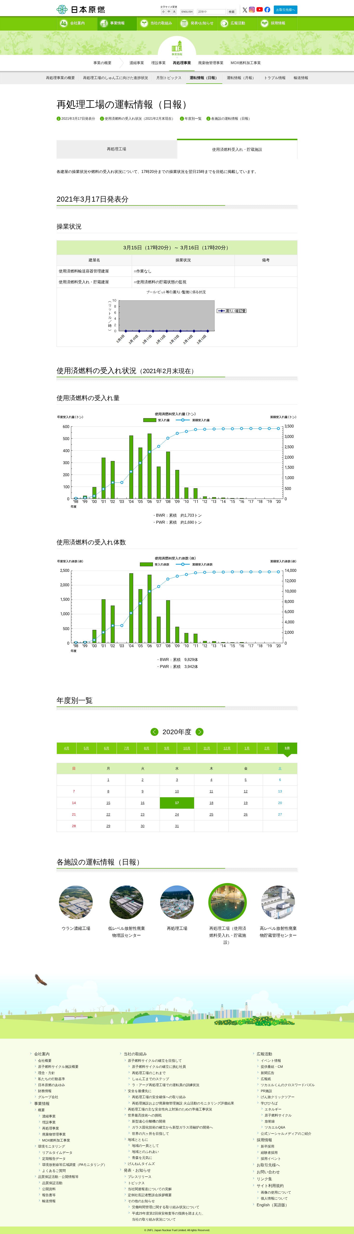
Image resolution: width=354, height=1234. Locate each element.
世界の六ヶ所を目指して (150, 1133)
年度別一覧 (193, 118)
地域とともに (138, 1140)
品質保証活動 (52, 1183)
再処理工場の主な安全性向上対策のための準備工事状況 (170, 1109)
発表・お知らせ (137, 1170)
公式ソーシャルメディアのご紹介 (286, 1133)
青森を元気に (142, 1158)
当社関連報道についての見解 (150, 1189)
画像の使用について (276, 1192)
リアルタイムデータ (57, 1153)
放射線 (270, 1121)
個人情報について (274, 1198)
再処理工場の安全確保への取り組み (159, 1097)
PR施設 (266, 1091)
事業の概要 (102, 63)
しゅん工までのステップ (150, 1079)
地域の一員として (145, 1146)
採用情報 (278, 23)
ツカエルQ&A (275, 1127)
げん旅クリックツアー (278, 1097)
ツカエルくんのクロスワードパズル (288, 1085)
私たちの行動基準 (51, 1079)
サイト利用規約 (270, 1186)
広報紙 (266, 1079)
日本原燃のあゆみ (51, 1085)
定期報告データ (54, 1159)
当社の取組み (161, 23)
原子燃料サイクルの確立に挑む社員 (159, 1067)
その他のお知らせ (141, 1201)
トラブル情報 (275, 78)
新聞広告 (267, 1073)
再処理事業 (182, 63)
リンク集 (264, 1179)
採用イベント (271, 1159)
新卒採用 (267, 1146)
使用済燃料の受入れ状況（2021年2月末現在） (140, 118)
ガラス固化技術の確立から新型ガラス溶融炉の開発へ (172, 1127)
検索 (232, 11)
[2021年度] (199, 732)
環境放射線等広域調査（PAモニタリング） (74, 1165)
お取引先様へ (285, 10)
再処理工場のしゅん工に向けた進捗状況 (115, 78)
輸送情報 (301, 78)
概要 (41, 1110)
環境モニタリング (51, 1146)
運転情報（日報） (204, 78)
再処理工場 (116, 149)
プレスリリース (139, 1177)
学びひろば (269, 1103)
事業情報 (117, 23)
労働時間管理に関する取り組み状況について (165, 1207)
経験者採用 (269, 1153)
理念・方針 (46, 1073)
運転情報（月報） (241, 78)
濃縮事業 (137, 63)
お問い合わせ (268, 1172)
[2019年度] (154, 732)
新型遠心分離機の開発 (149, 1121)
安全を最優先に (139, 1091)
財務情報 (45, 1091)
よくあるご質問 (54, 1171)
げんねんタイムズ (141, 1164)
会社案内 (77, 23)
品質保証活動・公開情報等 (58, 1177)
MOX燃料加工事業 (246, 63)
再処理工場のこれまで (149, 1073)
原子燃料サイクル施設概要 (58, 1067)
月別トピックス (169, 78)
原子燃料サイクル (278, 1115)
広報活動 (238, 23)
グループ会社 (48, 1097)
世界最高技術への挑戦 (145, 1115)
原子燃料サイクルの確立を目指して (155, 1060)
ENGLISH (187, 11)
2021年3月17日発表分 (78, 118)
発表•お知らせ (202, 23)
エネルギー (273, 1109)
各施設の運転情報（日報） (231, 118)
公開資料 (49, 1189)
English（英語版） (273, 1205)
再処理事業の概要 (60, 78)
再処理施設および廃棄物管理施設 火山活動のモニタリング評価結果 (183, 1103)
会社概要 (45, 1060)
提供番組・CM (272, 1067)
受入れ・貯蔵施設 (237, 149)
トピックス (136, 1183)
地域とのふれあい (145, 1152)
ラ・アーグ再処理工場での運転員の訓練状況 (165, 1085)
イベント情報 (271, 1060)
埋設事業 (158, 63)
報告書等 (49, 1195)
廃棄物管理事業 (210, 63)
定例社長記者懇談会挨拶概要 (150, 1195)
